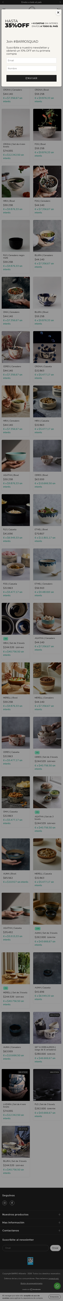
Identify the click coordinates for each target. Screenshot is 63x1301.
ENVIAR (31, 78)
